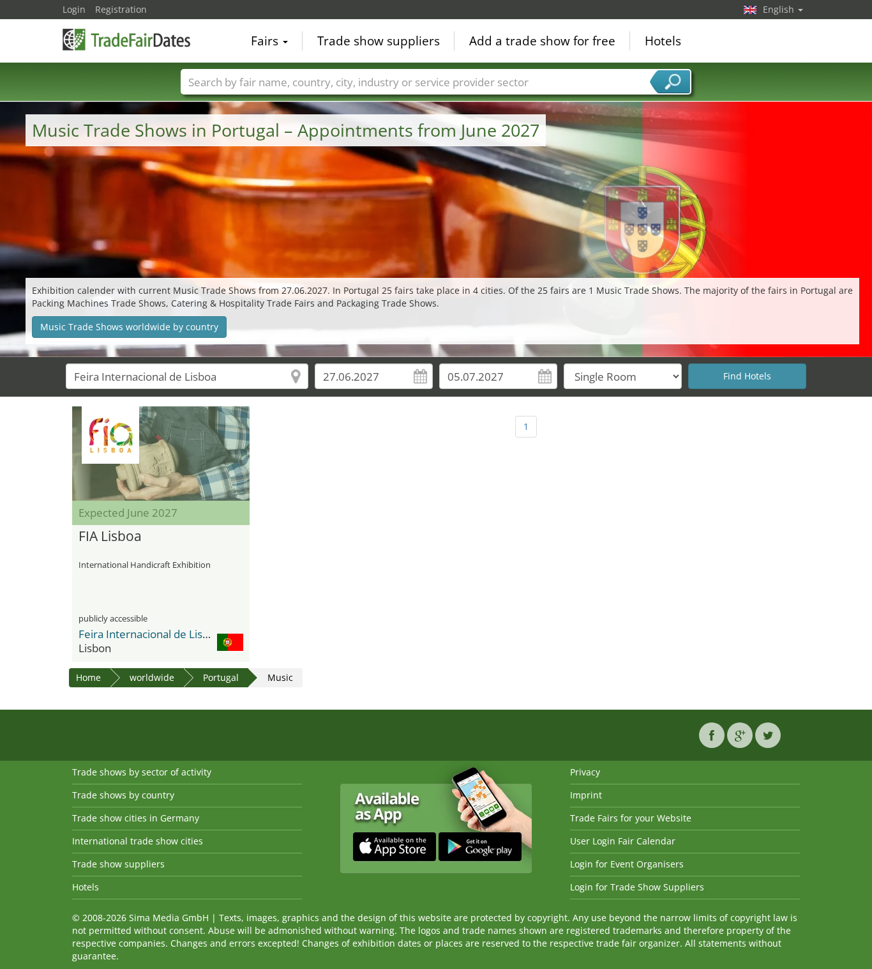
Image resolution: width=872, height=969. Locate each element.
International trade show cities (137, 841)
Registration (121, 9)
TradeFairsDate (126, 39)
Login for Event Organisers (627, 864)
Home (88, 677)
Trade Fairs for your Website (630, 818)
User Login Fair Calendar (622, 841)
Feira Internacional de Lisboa (150, 634)
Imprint (586, 795)
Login (74, 9)
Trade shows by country (123, 795)
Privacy (585, 772)
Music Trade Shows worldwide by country (129, 327)
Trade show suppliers (378, 41)
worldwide (152, 677)
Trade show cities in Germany (135, 818)
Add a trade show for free (542, 41)
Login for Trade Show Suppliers (637, 887)
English (780, 9)
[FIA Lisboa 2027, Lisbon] (161, 453)
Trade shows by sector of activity (141, 772)
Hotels (663, 41)
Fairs (266, 41)
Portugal (221, 677)
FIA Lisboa (110, 536)
